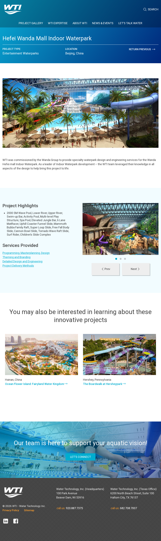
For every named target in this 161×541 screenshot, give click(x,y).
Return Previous (140, 49)
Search (153, 9)
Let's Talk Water (130, 23)
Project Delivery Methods (18, 265)
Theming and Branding (17, 257)
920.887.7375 (74, 508)
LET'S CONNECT (80, 456)
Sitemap (29, 510)
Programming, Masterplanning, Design (26, 253)
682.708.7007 (128, 508)
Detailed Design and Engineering (22, 261)
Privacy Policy (11, 510)
